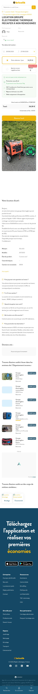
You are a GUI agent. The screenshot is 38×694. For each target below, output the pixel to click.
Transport (6, 646)
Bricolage (6, 642)
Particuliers (6, 614)
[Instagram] (16, 666)
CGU (21, 602)
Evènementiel (7, 650)
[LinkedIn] (22, 666)
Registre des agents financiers (22, 685)
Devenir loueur (7, 622)
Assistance (23, 578)
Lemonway (8, 680)
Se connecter (19, 690)
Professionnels (7, 618)
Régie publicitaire (8, 590)
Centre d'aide (24, 582)
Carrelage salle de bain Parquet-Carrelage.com (27, 616)
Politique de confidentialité (24, 592)
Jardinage (6, 634)
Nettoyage (6, 638)
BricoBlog (23, 586)
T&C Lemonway (25, 598)
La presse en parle (8, 586)
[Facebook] (10, 666)
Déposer (31, 690)
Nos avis (5, 582)
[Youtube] (27, 666)
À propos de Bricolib (9, 578)
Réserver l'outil (19, 118)
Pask (8, 32)
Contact (5, 594)
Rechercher (6, 690)
